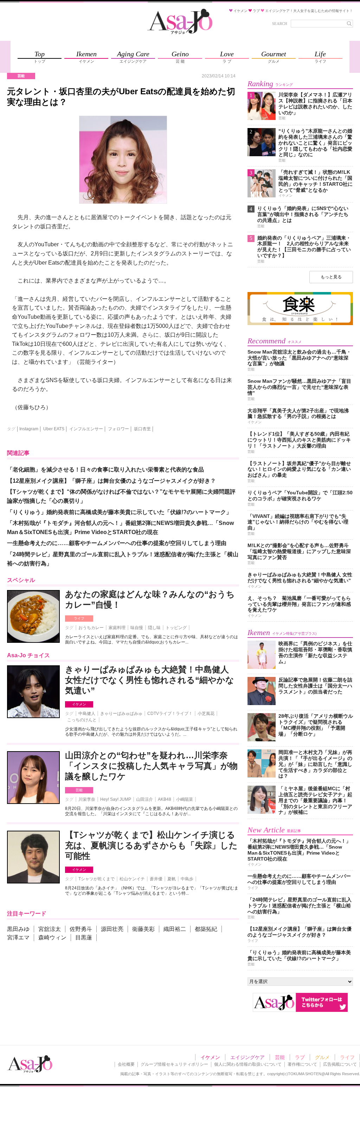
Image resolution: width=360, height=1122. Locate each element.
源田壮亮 (112, 929)
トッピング (176, 627)
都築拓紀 (206, 929)
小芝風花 (206, 713)
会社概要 (126, 1064)
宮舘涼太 (49, 929)
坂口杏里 (142, 428)
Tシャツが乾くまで (96, 878)
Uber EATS (53, 428)
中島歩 (187, 878)
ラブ (300, 1057)
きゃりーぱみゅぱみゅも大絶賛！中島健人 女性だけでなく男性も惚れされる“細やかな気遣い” (149, 680)
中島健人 (86, 713)
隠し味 (154, 627)
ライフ (79, 618)
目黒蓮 (83, 937)
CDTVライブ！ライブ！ (170, 713)
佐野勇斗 (81, 929)
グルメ (322, 1057)
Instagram (28, 428)
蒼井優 (156, 878)
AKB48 (164, 799)
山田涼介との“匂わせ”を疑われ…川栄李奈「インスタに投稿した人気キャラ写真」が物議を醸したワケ (151, 765)
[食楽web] (300, 324)
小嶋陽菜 (184, 799)
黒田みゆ (18, 929)
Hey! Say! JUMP (115, 799)
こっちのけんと (82, 719)
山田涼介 (144, 799)
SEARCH (279, 23)
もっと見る (331, 276)
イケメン (79, 704)
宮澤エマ (18, 937)
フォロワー (118, 428)
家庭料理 (117, 627)
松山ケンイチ (132, 878)
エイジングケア (247, 1057)
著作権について (302, 1064)
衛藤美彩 (143, 929)
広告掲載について (340, 1064)
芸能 (79, 790)
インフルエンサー (86, 428)
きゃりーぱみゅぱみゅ (121, 713)
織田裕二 (174, 929)
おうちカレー (91, 627)
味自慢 (136, 627)
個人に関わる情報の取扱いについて (248, 1064)
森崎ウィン (52, 937)
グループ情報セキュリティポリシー (174, 1064)
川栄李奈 (86, 799)
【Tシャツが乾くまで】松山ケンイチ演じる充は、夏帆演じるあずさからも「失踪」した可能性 (151, 845)
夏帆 (171, 878)
